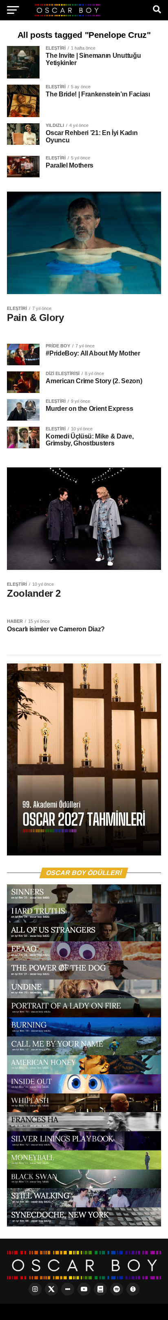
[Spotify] (116, 1289)
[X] (51, 1289)
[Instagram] (35, 1289)
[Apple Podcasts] (132, 1289)
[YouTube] (84, 1289)
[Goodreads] (100, 1289)
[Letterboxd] (67, 1289)
